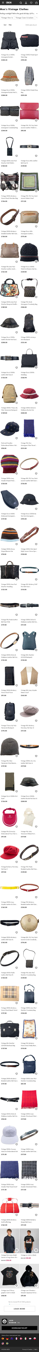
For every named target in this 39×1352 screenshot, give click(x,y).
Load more (19, 1309)
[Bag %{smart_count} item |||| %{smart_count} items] (36, 2)
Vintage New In (7, 18)
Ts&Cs (35, 1349)
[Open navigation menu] (3, 2)
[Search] (20, 2)
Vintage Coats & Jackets (24, 18)
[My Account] (26, 2)
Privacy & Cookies (27, 1349)
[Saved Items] (31, 2)
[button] (2, 1338)
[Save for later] (16, 50)
